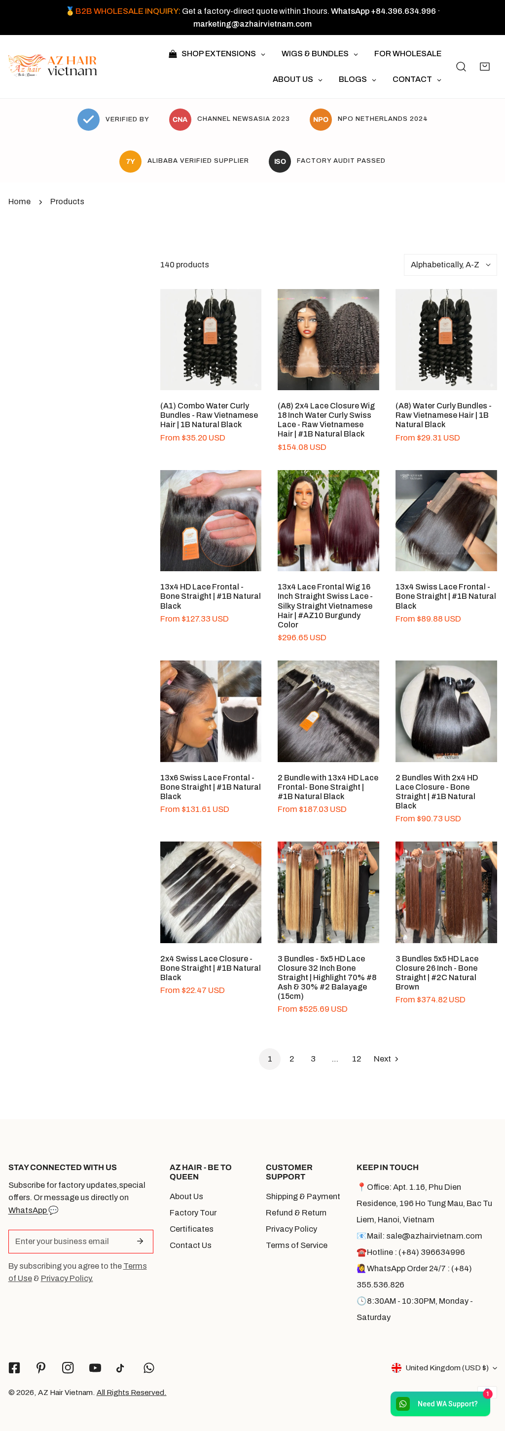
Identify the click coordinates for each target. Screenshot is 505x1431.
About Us (186, 1196)
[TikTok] (122, 1368)
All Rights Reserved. (132, 1392)
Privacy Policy (291, 1229)
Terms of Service (296, 1245)
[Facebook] (14, 1367)
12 (356, 1059)
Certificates (192, 1229)
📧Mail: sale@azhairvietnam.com (419, 1236)
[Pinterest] (41, 1367)
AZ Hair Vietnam (65, 1392)
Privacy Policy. (67, 1278)
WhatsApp (28, 1210)
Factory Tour (193, 1213)
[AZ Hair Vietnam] (52, 66)
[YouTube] (94, 1367)
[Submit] (139, 1241)
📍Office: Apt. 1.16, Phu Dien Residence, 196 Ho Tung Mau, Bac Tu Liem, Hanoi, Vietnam (424, 1203)
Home (19, 201)
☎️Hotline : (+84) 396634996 (411, 1252)
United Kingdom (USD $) (447, 1367)
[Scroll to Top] (486, 1378)
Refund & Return (296, 1213)
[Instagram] (68, 1367)
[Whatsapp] (149, 1367)
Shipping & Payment (303, 1196)
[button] (485, 66)
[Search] (461, 66)
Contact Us (191, 1245)
